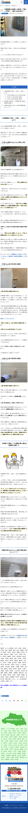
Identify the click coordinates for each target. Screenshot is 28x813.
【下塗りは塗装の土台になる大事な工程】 (16, 95)
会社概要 (6, 805)
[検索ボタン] (21, 2)
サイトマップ (20, 805)
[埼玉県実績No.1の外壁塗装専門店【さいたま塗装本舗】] (5, 2)
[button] (2, 701)
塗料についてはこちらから (7, 318)
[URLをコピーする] (25, 701)
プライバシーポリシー (13, 805)
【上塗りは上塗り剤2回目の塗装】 (14, 99)
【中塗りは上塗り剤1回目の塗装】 (14, 97)
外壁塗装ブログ (5, 13)
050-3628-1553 (15, 788)
